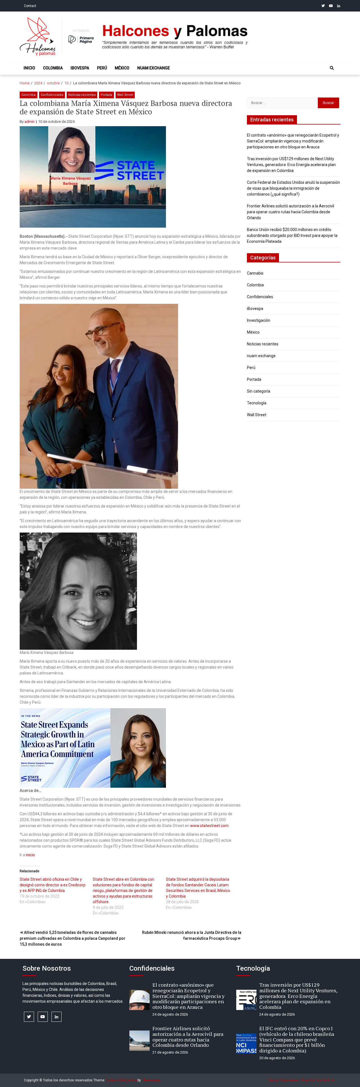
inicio (30, 855)
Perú (102, 68)
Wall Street (125, 95)
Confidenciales (52, 95)
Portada (106, 95)
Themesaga (151, 1080)
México (122, 68)
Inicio (29, 68)
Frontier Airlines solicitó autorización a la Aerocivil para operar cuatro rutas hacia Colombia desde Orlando (290, 212)
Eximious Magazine (121, 1080)
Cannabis (255, 273)
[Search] (331, 68)
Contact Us (325, 1080)
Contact (30, 6)
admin (29, 121)
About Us (307, 1080)
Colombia (53, 68)
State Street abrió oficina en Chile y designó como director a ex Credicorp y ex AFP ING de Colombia (53, 885)
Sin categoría (258, 391)
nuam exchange (153, 68)
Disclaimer (289, 1080)
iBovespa (80, 68)
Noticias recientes (82, 95)
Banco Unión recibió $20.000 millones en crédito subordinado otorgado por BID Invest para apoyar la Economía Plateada (292, 235)
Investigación (258, 320)
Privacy (272, 1080)
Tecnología (256, 403)
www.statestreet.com (209, 825)
